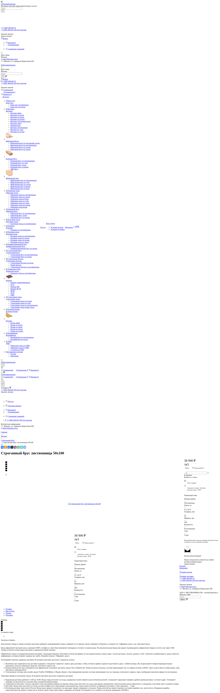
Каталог (183, 566)
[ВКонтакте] (2, 447)
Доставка (9, 615)
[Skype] (21, 447)
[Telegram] (24, 447)
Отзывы (9, 609)
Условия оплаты (186, 572)
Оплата (8, 613)
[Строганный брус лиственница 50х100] (94, 504)
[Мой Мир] (8, 447)
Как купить (10, 611)
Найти (182, 599)
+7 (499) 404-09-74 (8, 28)
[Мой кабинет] (2, 368)
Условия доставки (187, 576)
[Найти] (3, 11)
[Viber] (15, 447)
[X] (12, 447)
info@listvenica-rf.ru (10, 59)
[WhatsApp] (18, 447)
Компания (183, 568)
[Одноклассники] (5, 447)
